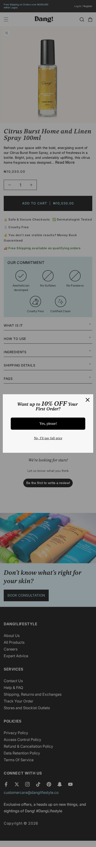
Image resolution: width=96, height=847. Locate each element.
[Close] (87, 399)
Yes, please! (48, 423)
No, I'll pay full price (48, 438)
